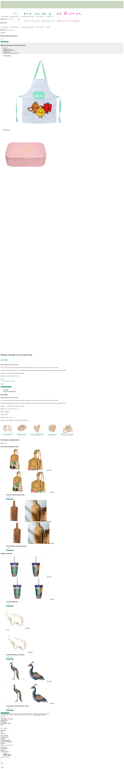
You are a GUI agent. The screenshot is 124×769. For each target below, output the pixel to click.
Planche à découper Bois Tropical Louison (15, 494)
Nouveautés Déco (4, 16)
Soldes (2, 724)
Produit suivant (6, 130)
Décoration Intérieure (14, 16)
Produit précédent (7, 55)
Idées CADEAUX (40, 16)
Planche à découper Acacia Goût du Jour (11, 53)
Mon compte (3, 730)
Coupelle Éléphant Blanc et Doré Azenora (15, 654)
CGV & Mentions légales (6, 740)
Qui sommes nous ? (4, 737)
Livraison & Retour (5, 735)
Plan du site (3, 743)
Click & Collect (4, 747)
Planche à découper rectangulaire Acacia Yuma (16, 546)
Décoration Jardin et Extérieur (27, 16)
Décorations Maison (7, 754)
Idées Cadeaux (3, 721)
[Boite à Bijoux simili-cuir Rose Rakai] (25, 175)
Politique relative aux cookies (39, 714)
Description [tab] (5, 389)
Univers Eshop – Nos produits (7, 718)
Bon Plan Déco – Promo (5, 723)
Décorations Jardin (7, 755)
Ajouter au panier (4, 41)
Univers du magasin (5, 751)
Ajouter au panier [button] (9, 499)
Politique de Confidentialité (6, 741)
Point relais (3, 750)
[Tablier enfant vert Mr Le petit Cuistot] (39, 128)
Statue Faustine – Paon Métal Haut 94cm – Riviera (17, 705)
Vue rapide (48, 469)
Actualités (3, 738)
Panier (2, 731)
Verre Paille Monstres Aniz (12, 601)
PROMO (48, 16)
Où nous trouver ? (4, 748)
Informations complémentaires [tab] (9, 391)
